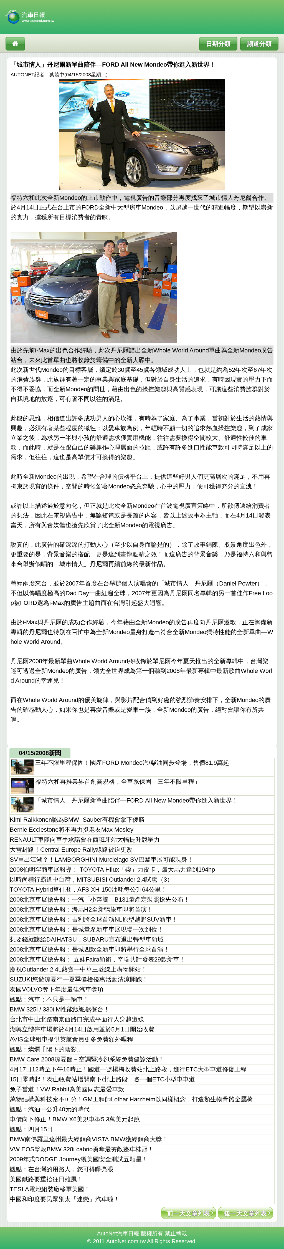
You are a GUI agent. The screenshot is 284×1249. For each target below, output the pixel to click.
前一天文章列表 (188, 1213)
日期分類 (218, 43)
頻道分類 (259, 43)
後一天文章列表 (245, 1213)
